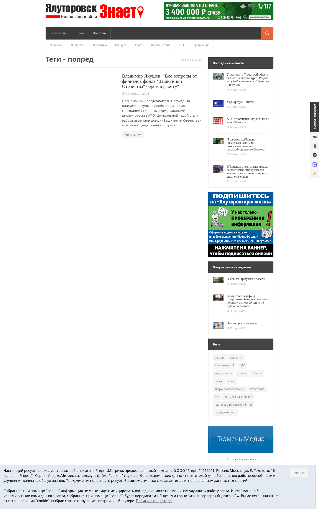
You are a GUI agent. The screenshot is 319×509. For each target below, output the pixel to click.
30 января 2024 (137, 93)
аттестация (257, 389)
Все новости (191, 59)
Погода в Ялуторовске (241, 459)
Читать (130, 135)
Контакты (99, 33)
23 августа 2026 (238, 154)
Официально (200, 45)
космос (242, 373)
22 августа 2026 (238, 181)
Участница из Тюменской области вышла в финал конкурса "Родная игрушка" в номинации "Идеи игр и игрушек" (248, 79)
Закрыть (299, 473)
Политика (56, 45)
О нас (81, 33)
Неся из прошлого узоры (242, 323)
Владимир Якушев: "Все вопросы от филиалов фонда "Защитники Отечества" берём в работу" (159, 81)
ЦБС (242, 365)
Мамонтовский (224, 365)
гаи (217, 397)
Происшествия (160, 45)
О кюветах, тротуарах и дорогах (246, 279)
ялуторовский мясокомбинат (233, 405)
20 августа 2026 (238, 283)
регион (219, 357)
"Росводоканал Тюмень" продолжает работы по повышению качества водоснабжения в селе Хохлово (246, 144)
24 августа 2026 (238, 89)
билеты (256, 373)
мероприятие (223, 373)
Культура (121, 45)
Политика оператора (154, 500)
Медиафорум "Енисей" (241, 102)
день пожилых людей (238, 397)
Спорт (139, 45)
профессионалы (225, 412)
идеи (231, 381)
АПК (181, 45)
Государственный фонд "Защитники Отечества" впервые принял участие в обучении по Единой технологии (247, 301)
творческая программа (229, 389)
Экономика (99, 45)
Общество (77, 45)
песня (218, 381)
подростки (236, 357)
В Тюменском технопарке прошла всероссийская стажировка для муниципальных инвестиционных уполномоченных (248, 171)
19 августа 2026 (238, 328)
